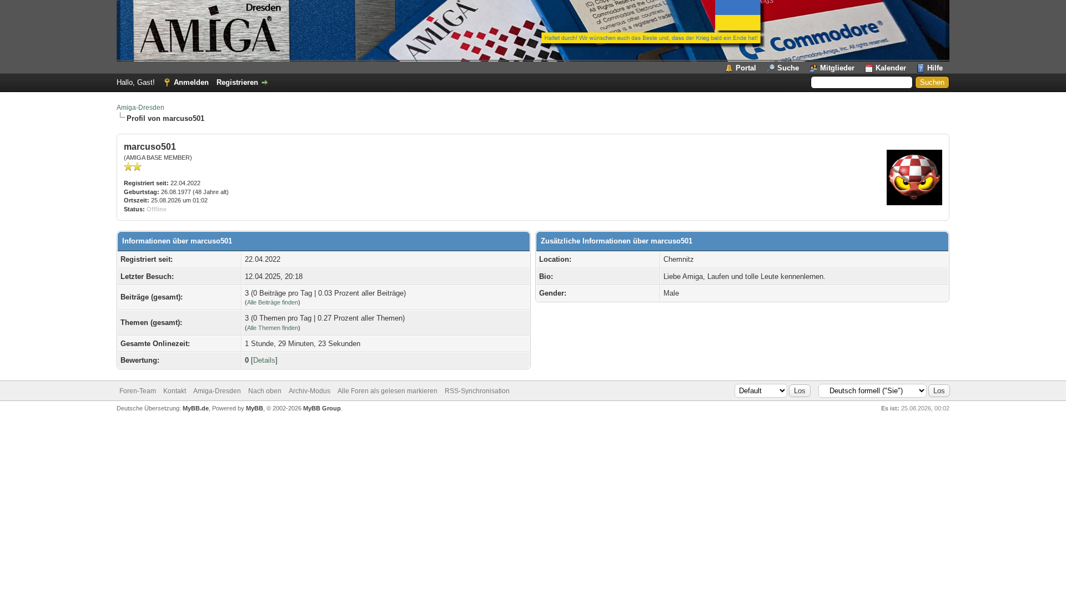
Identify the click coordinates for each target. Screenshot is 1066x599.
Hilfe (935, 68)
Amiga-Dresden (140, 107)
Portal (746, 68)
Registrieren (237, 82)
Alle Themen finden (272, 327)
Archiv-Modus (309, 391)
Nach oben (264, 391)
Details (264, 360)
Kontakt (174, 391)
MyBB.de (196, 408)
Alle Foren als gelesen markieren (388, 391)
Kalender (891, 68)
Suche (788, 68)
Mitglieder (837, 68)
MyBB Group (322, 408)
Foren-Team (137, 391)
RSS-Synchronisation (477, 391)
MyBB (254, 408)
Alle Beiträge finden (272, 302)
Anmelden (191, 82)
